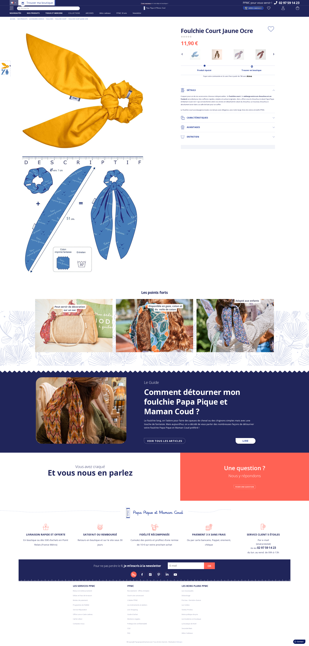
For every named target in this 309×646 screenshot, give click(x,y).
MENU (12, 9)
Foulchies (49, 19)
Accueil (12, 19)
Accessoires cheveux (36, 19)
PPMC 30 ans (121, 13)
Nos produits (22, 19)
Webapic (179, 642)
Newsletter (137, 13)
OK (209, 565)
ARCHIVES (90, 13)
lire (245, 441)
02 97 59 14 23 (266, 548)
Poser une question (244, 487)
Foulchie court (61, 19)
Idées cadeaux (105, 13)
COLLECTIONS (74, 13)
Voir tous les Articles (164, 441)
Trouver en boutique (251, 70)
